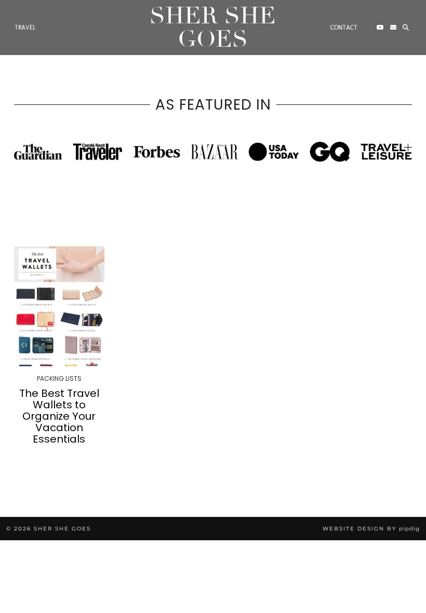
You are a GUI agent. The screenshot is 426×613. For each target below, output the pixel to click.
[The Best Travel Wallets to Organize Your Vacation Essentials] (59, 306)
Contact (343, 27)
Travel (25, 27)
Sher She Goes (213, 27)
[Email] (393, 27)
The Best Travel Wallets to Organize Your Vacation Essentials (59, 416)
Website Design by (371, 528)
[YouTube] (380, 27)
